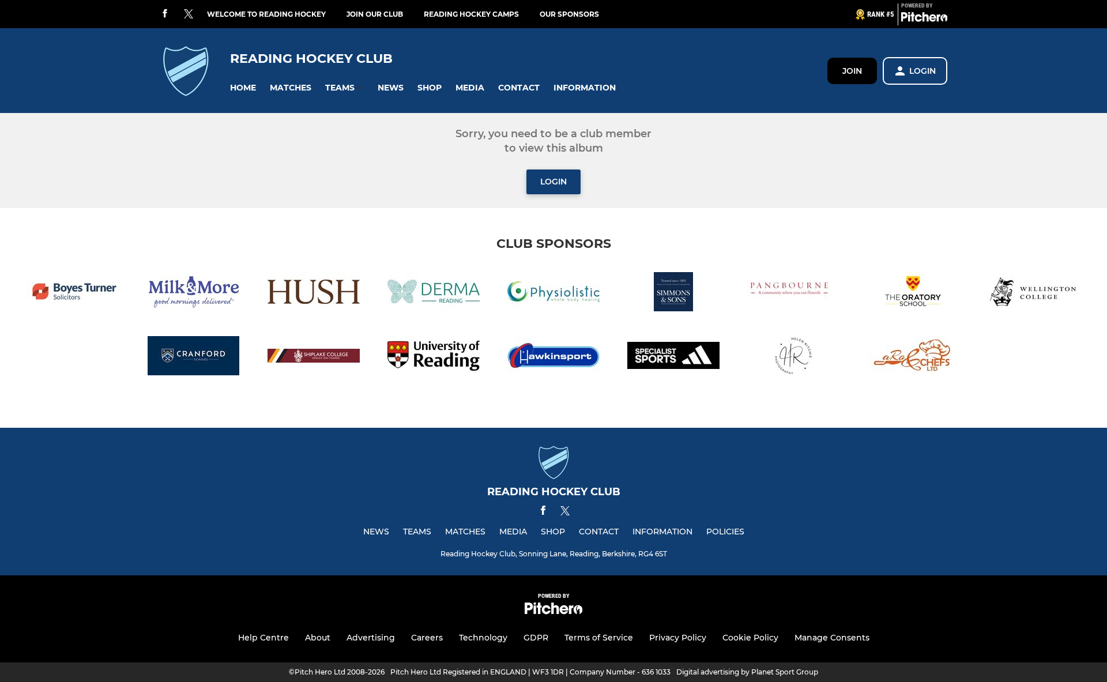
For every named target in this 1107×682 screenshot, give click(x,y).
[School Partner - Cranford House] (194, 357)
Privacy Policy (677, 637)
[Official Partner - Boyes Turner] (74, 293)
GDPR (536, 637)
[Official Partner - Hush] (314, 293)
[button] (243, 88)
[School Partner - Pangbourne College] (793, 293)
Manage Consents (832, 637)
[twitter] (188, 14)
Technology (483, 637)
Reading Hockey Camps (471, 14)
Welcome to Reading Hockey (266, 14)
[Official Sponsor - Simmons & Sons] (673, 293)
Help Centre (263, 637)
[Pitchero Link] (924, 19)
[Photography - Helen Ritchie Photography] (793, 357)
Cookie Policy (750, 637)
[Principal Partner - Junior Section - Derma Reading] (433, 293)
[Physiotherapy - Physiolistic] (553, 293)
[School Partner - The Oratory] (913, 293)
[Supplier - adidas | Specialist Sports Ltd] (673, 357)
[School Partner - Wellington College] (1033, 293)
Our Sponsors (569, 14)
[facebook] (165, 14)
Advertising (371, 637)
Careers (427, 637)
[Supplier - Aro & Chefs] (913, 357)
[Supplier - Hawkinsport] (553, 357)
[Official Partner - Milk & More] (194, 293)
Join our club (375, 14)
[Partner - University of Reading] (433, 357)
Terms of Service (598, 637)
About (317, 637)
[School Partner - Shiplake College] (314, 357)
